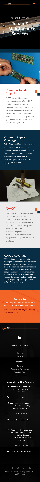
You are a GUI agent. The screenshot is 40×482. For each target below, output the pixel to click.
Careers (20, 353)
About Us (20, 350)
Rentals (20, 366)
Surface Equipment (20, 375)
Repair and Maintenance (20, 369)
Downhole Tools (20, 372)
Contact (20, 356)
